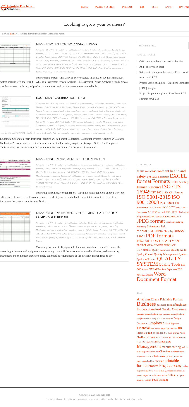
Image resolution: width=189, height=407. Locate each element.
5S (138, 171)
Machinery (141, 226)
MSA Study (83, 64)
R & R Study (45, 132)
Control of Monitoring (100, 49)
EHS (142, 7)
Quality (177, 365)
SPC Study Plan (95, 68)
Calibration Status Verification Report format (65, 107)
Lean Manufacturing (174, 222)
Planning (159, 361)
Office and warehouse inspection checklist (161, 61)
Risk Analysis (99, 183)
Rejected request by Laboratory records (71, 132)
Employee (156, 323)
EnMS (168, 7)
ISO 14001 (167, 203)
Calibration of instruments (80, 103)
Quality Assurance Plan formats (84, 129)
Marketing (168, 231)
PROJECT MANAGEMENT (150, 245)
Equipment (163, 176)
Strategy (140, 380)
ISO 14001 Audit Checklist (157, 337)
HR (180, 328)
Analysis (143, 299)
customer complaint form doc (149, 314)
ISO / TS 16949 (52, 53)
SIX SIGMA (81, 68)
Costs (175, 309)
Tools (155, 379)
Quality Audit (95, 179)
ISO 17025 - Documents (83, 53)
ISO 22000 (176, 217)
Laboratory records (93, 121)
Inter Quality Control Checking (96, 114)
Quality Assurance (161, 250)
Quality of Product (110, 179)
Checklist (166, 309)
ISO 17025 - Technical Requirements (108, 118)
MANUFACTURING (150, 230)
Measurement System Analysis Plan (66, 44)
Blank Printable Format (167, 299)
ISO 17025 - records (104, 53)
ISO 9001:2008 (89, 172)
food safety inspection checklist (163, 328)
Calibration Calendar (77, 222)
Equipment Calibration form (60, 98)
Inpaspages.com (103, 395)
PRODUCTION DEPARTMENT (159, 241)
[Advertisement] (163, 129)
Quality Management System (170, 254)
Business (146, 304)
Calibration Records (56, 226)
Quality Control (145, 254)
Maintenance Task (156, 226)
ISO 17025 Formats (67, 56)
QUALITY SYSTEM (104, 7)
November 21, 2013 (45, 49)
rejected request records (102, 132)
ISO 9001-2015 (85, 56)
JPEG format (99, 56)
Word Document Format (63, 71)
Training (164, 379)
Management (149, 346)
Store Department (169, 269)
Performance (159, 356)
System (148, 380)
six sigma (180, 375)
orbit (61, 49)
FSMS (155, 7)
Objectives (164, 351)
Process (153, 366)
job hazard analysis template (156, 341)
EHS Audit (145, 171)
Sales (146, 269)
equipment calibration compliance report (69, 110)
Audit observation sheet (151, 66)
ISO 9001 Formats (173, 192)
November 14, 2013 (45, 103)
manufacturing (171, 347)
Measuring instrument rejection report (83, 125)
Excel (167, 323)
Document (142, 323)
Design (177, 318)
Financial (143, 328)
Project (165, 365)
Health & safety (180, 181)
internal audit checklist (150, 332)
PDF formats (95, 64)
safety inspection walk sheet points (152, 375)
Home (84, 7)
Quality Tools (32, 132)
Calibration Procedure (78, 49)
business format (166, 304)
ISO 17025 (184, 7)
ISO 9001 (157, 192)
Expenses (175, 323)
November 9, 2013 (44, 164)
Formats (127, 7)
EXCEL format (118, 49)
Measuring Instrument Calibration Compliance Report (74, 60)
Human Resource (149, 187)
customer (183, 309)
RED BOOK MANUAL (64, 68)
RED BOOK (47, 68)
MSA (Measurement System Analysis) (60, 64)
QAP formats (82, 179)
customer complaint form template (158, 319)
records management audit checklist (169, 371)
